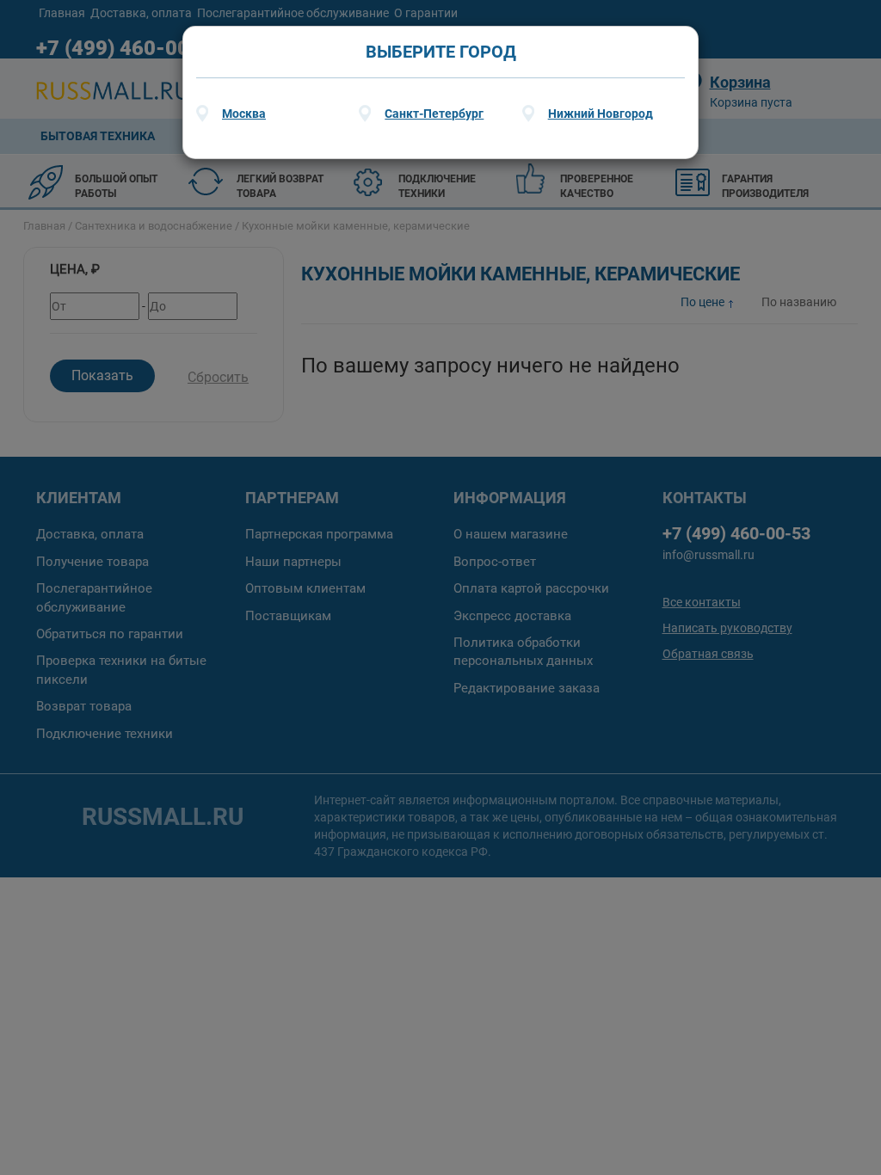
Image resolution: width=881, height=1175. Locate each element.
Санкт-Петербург (434, 113)
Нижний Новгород (600, 113)
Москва (244, 113)
